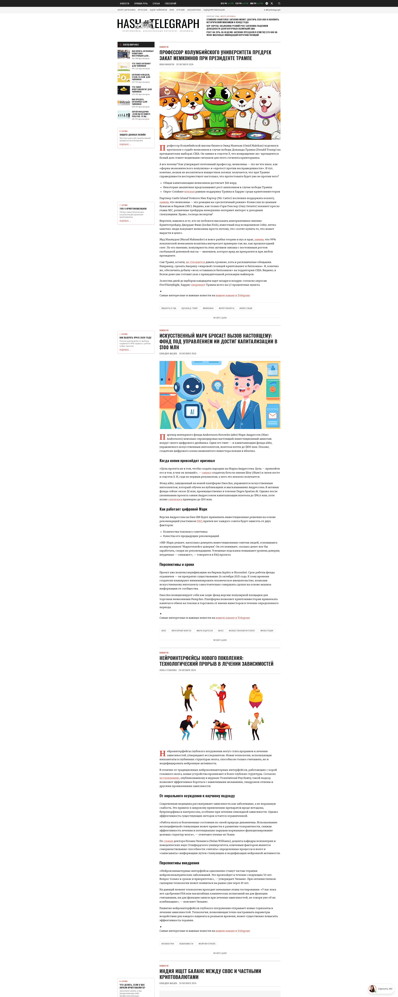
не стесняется (195, 262)
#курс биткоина (126, 10)
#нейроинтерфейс (207, 943)
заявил (206, 472)
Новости (124, 3)
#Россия (142, 10)
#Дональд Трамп (190, 308)
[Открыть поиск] (279, 3)
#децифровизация (214, 10)
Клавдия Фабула (168, 353)
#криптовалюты (226, 308)
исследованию (169, 777)
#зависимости (186, 943)
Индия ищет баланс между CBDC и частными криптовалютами (210, 973)
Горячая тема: (221, 16)
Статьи (156, 3)
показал (189, 191)
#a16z (164, 630)
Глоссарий (170, 3)
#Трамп (180, 10)
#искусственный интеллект (242, 630)
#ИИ (171, 10)
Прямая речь (141, 3)
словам (168, 841)
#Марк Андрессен (205, 630)
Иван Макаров (167, 64)
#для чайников (158, 10)
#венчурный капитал (181, 630)
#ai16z (221, 630)
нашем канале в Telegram (233, 295)
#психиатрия (168, 943)
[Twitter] (272, 3)
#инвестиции (246, 308)
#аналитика (194, 10)
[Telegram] (267, 3)
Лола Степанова (168, 670)
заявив (164, 202)
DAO (199, 521)
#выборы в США (169, 308)
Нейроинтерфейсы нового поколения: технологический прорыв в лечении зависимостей (216, 660)
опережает (198, 284)
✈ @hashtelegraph (272, 10)
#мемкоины (208, 308)
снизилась (175, 499)
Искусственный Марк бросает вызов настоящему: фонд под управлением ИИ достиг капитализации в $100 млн (218, 341)
